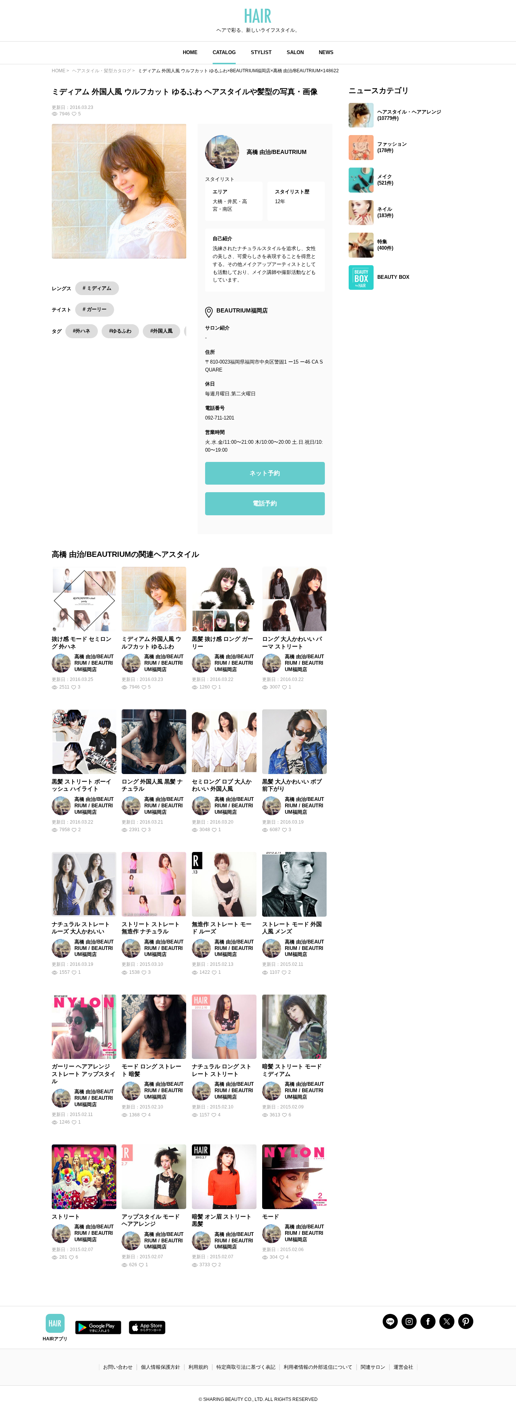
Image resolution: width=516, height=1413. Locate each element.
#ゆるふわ (120, 331)
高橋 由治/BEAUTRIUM (277, 152)
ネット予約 (265, 473)
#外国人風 (161, 331)
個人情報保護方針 (160, 1367)
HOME (190, 52)
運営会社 (403, 1367)
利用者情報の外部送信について (318, 1367)
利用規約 (198, 1367)
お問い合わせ (118, 1367)
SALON (295, 52)
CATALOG (224, 52)
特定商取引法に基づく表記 (245, 1367)
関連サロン (373, 1367)
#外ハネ (81, 331)
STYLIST (261, 52)
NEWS (326, 52)
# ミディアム (97, 288)
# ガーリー (95, 309)
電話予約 (265, 503)
